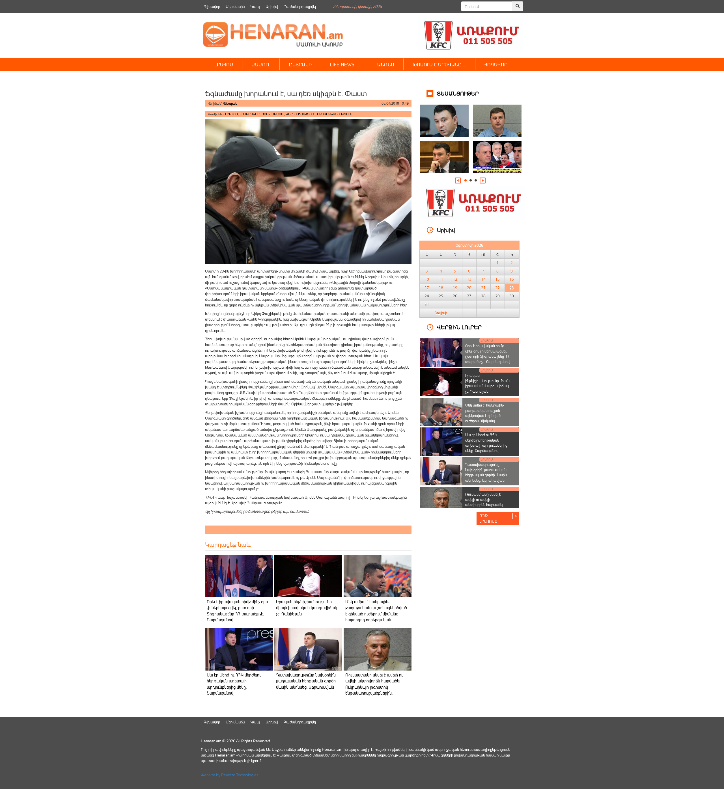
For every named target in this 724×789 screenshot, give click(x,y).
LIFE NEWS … (344, 64)
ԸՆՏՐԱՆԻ (300, 64)
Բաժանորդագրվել (299, 6)
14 (483, 279)
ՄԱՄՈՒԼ (260, 64)
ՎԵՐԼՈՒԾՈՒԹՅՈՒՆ (300, 114)
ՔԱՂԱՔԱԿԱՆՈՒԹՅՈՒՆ (334, 114)
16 (511, 279)
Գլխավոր (212, 6)
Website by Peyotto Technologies (229, 774)
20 (469, 288)
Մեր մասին (235, 6)
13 (469, 279)
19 (455, 288)
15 (497, 279)
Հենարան (230, 103)
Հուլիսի (441, 313)
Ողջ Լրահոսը (488, 518)
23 (511, 288)
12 (455, 279)
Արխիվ (272, 6)
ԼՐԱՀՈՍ (223, 64)
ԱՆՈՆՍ (385, 64)
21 (483, 288)
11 (441, 279)
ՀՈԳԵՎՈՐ (495, 64)
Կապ (255, 6)
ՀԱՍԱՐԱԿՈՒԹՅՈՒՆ (255, 114)
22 (497, 288)
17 (427, 288)
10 (427, 279)
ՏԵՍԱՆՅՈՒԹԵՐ (458, 93)
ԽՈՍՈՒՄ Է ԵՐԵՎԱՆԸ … (439, 64)
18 (441, 288)
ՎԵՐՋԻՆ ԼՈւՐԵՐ (459, 326)
